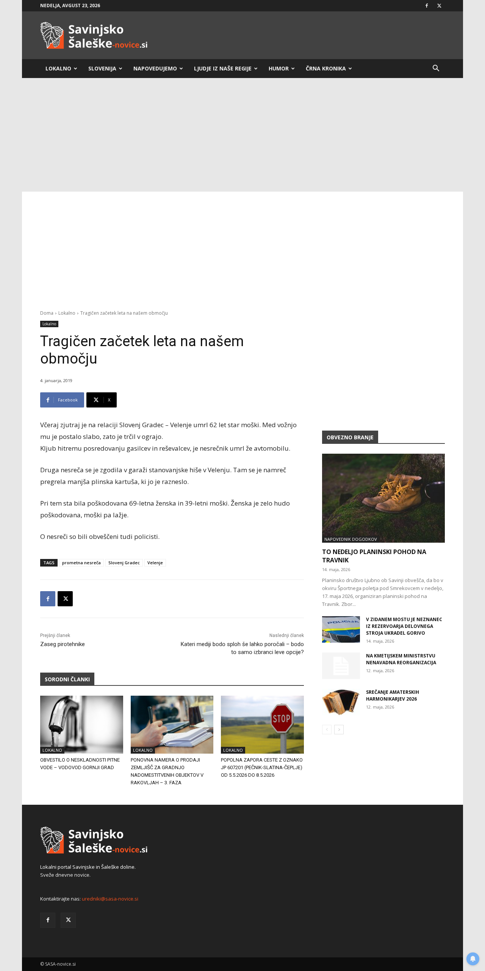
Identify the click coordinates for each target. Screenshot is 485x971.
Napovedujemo (155, 68)
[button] (436, 69)
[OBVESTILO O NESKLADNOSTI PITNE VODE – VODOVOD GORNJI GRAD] (81, 725)
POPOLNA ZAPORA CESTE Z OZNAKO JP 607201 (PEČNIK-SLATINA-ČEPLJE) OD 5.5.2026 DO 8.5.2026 (262, 767)
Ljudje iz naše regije (223, 68)
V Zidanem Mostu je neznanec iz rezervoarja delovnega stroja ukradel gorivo (404, 626)
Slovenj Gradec (124, 562)
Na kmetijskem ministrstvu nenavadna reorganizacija (401, 659)
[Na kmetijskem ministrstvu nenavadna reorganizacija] (341, 666)
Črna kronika (326, 68)
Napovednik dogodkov (350, 539)
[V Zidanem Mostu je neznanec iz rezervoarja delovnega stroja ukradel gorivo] (341, 629)
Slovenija (102, 68)
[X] (439, 5)
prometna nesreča (81, 562)
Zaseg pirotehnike (62, 644)
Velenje (155, 562)
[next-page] (339, 729)
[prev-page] (327, 729)
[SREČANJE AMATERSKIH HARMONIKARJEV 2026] (341, 702)
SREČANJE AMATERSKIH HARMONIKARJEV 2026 (392, 695)
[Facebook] (426, 5)
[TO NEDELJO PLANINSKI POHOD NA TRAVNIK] (383, 498)
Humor (279, 68)
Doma (46, 313)
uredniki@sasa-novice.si (110, 898)
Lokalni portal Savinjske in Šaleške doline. (88, 866)
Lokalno (58, 68)
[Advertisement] (242, 135)
